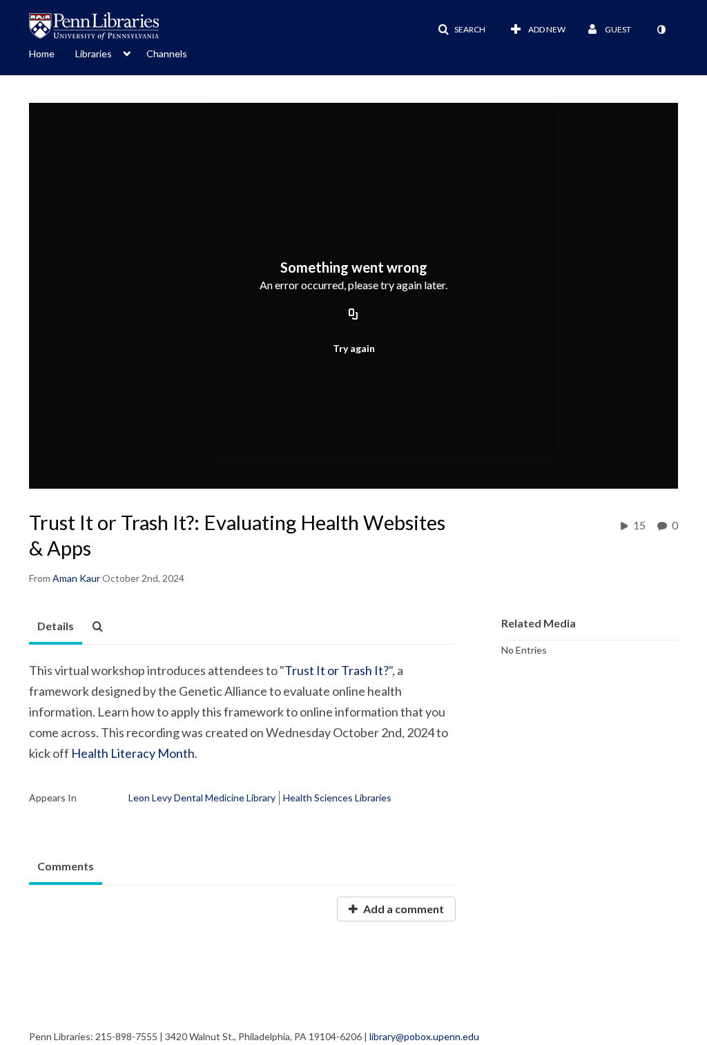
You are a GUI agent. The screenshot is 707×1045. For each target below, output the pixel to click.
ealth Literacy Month (138, 753)
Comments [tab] (65, 865)
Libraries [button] (93, 53)
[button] (461, 29)
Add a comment (402, 908)
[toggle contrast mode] (660, 29)
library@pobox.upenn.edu (424, 1036)
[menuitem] (52, 52)
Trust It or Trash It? (336, 670)
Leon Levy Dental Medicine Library (201, 797)
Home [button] (42, 53)
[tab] (55, 627)
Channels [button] (166, 53)
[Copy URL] (353, 315)
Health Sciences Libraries (337, 797)
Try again (354, 348)
